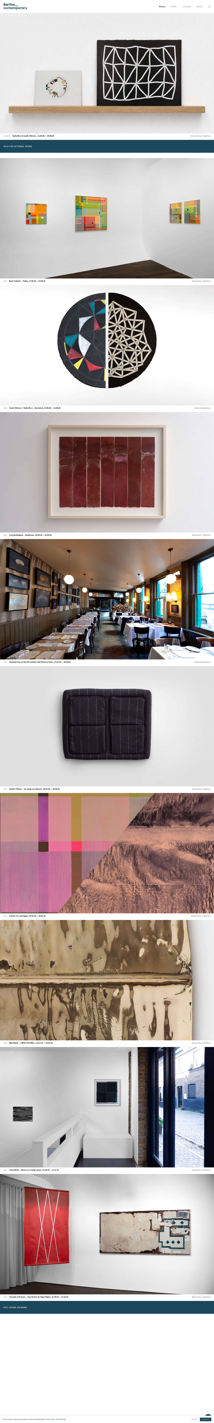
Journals (187, 6)
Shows (162, 6)
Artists (173, 6)
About (199, 6)
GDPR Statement (61, 1419)
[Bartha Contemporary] (15, 6)
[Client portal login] (209, 6)
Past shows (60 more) (15, 1307)
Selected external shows (18, 146)
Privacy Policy (50, 1419)
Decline (194, 1419)
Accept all (205, 1419)
